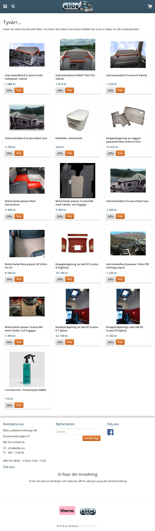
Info (9, 90)
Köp (19, 90)
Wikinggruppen (89, 526)
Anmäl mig (91, 438)
